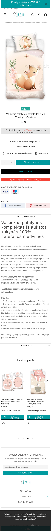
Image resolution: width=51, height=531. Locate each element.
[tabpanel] (13, 399)
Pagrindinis (7, 22)
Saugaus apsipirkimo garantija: (16, 187)
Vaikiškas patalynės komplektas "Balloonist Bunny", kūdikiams (35, 401)
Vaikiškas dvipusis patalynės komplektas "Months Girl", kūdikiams (12, 401)
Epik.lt (19, 15)
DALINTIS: (5, 201)
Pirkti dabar (25, 172)
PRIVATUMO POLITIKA (19, 525)
